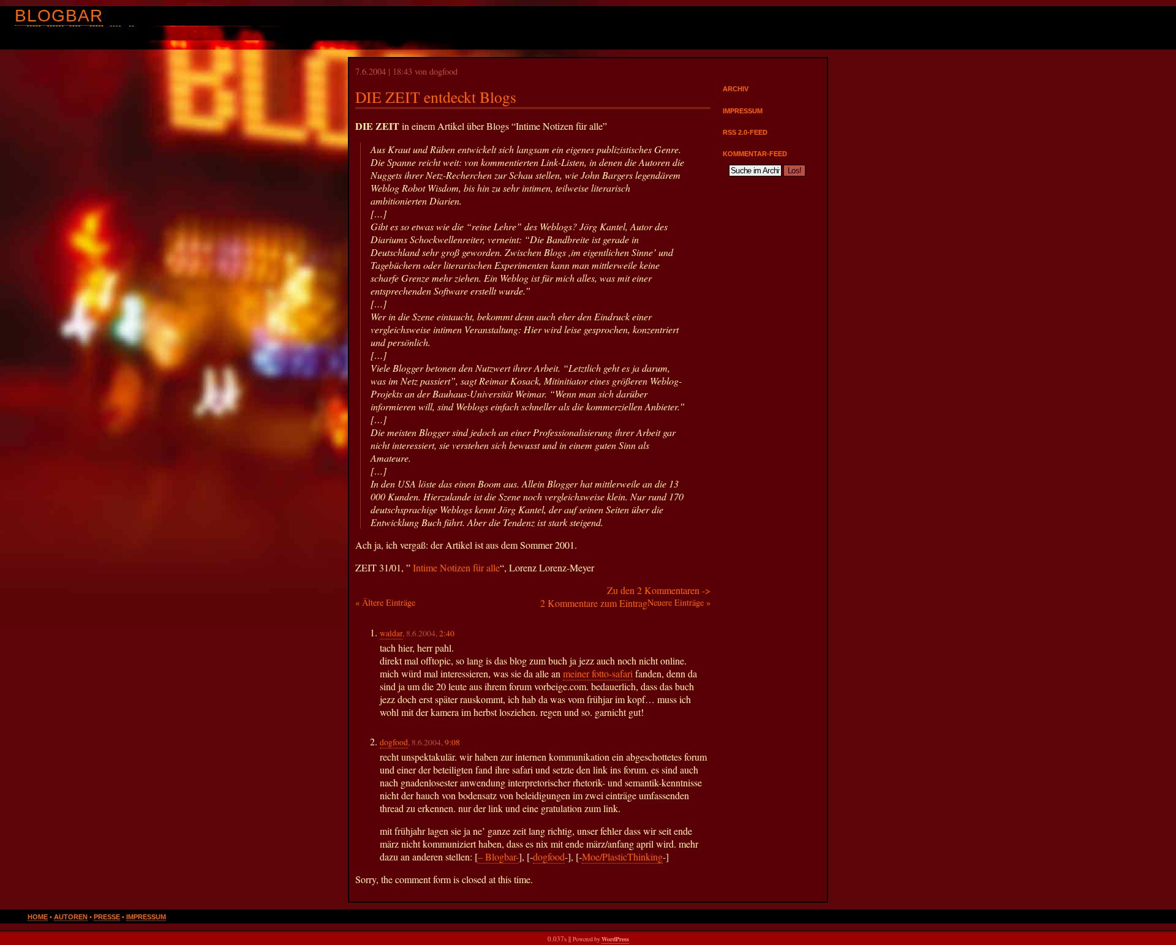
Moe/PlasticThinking (622, 856)
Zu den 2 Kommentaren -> (658, 590)
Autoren (71, 917)
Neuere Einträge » (678, 602)
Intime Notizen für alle (456, 567)
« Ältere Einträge (385, 602)
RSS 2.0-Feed (745, 132)
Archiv (735, 88)
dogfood (394, 742)
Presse (107, 917)
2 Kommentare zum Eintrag (593, 603)
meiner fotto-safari (598, 673)
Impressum (743, 111)
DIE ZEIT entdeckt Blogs (435, 96)
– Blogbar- (498, 856)
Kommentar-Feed (755, 153)
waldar (391, 633)
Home (38, 917)
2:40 (446, 633)
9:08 (452, 742)
